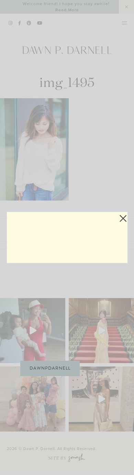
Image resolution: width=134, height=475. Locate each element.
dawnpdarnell (50, 368)
